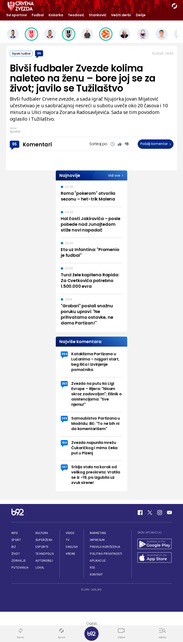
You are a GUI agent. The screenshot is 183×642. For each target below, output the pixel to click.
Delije (141, 15)
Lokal (40, 567)
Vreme (71, 554)
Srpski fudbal (21, 53)
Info (14, 533)
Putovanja (20, 567)
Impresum (97, 540)
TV (67, 540)
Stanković (97, 15)
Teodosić (76, 15)
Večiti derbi (121, 15)
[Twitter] (149, 512)
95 (39, 53)
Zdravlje (18, 561)
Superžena (44, 540)
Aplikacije (98, 561)
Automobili (44, 561)
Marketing (98, 533)
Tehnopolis (45, 554)
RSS (92, 567)
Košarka (56, 15)
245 (64, 418)
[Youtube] (169, 512)
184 (64, 443)
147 (64, 467)
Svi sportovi (16, 15)
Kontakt (96, 574)
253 (64, 383)
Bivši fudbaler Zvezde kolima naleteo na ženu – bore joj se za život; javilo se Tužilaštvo (83, 78)
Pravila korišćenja (105, 547)
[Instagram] (159, 512)
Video (70, 533)
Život (15, 554)
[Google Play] (154, 544)
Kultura (42, 533)
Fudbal (38, 15)
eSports (42, 547)
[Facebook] (140, 512)
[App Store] (154, 558)
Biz (13, 547)
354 (64, 354)
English (72, 547)
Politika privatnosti (106, 554)
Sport (16, 540)
